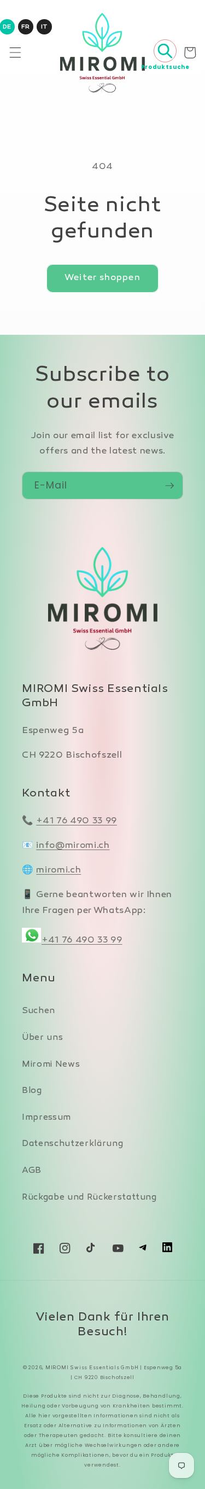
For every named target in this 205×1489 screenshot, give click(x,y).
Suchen (38, 1011)
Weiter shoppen (102, 277)
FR (25, 27)
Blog (32, 1091)
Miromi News (51, 1065)
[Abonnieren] (169, 486)
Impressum (46, 1118)
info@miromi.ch (72, 845)
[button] (15, 52)
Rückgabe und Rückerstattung (89, 1198)
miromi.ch (58, 870)
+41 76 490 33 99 (76, 821)
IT (44, 27)
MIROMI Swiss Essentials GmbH (92, 1368)
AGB (32, 1171)
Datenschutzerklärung (72, 1144)
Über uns (42, 1038)
